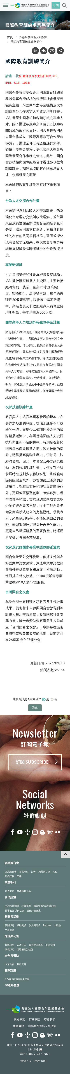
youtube (20, 832)
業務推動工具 (24, 891)
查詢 (64, 5)
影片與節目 (35, 925)
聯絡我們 (49, 1019)
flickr (57, 832)
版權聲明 (18, 1026)
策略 (19, 876)
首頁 (10, 37)
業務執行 (10, 882)
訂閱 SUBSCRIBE (32, 762)
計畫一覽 (12, 76)
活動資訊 (21, 925)
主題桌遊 (9, 930)
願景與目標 (44, 872)
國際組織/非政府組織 (45, 906)
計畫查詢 (26, 906)
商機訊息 (9, 950)
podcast (27, 832)
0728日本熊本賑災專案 (17, 979)
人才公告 (21, 945)
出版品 (57, 925)
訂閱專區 (34, 1019)
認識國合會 (12, 863)
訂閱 (56, 5)
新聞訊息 (9, 925)
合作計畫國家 (34, 911)
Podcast (47, 925)
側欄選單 (5, 5)
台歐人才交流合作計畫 (22, 201)
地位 (55, 872)
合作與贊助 (12, 955)
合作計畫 (10, 897)
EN (35, 50)
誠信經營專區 (36, 945)
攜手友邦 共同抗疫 (14, 911)
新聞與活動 (12, 916)
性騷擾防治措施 (25, 950)
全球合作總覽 (12, 906)
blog (42, 832)
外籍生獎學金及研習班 (33, 37)
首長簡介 (24, 872)
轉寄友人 (51, 50)
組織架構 (9, 876)
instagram (35, 832)
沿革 (33, 872)
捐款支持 (21, 964)
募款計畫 (10, 970)
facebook (12, 832)
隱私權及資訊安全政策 (42, 1026)
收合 (65, 854)
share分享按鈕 (60, 50)
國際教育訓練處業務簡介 (26, 41)
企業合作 (9, 964)
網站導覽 (19, 1019)
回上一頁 (43, 50)
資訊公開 (50, 945)
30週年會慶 (12, 985)
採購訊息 (9, 945)
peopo (50, 832)
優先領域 (9, 891)
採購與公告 (12, 936)
